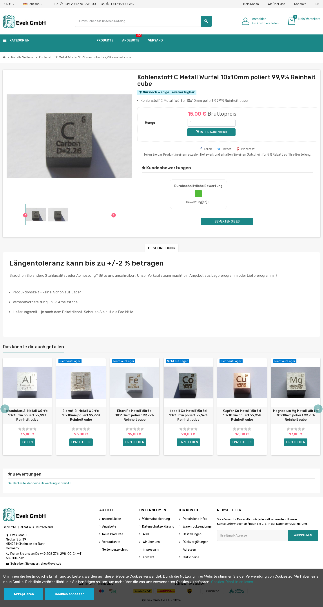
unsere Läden (111, 519)
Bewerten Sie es (227, 221)
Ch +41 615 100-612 (117, 4)
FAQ (317, 4)
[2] (23, 429)
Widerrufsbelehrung (156, 519)
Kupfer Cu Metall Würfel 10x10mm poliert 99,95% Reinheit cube (242, 415)
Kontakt (300, 4)
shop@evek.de (51, 564)
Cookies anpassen (69, 594)
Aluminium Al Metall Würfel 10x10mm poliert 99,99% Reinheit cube (27, 415)
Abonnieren (303, 535)
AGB (145, 534)
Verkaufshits (111, 542)
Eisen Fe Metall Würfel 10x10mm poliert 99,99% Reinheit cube (134, 415)
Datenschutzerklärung (158, 526)
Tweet (227, 149)
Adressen (189, 549)
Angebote (109, 526)
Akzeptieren (24, 594)
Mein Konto (251, 4)
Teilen (208, 149)
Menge (150, 123)
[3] (27, 429)
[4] (31, 429)
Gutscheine (190, 557)
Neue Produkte (112, 534)
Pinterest (248, 149)
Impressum (150, 549)
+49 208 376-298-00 (55, 554)
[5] (34, 429)
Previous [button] (4, 408)
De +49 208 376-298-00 (75, 4)
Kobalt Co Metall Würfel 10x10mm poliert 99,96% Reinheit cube (188, 415)
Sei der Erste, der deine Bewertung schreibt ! (39, 483)
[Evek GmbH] (24, 21)
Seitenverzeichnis (115, 549)
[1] (19, 429)
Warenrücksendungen (197, 526)
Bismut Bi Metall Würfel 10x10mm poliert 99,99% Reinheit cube (81, 415)
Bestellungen (191, 534)
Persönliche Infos (194, 519)
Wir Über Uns (276, 4)
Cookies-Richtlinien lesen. (232, 582)
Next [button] (318, 408)
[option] (27, 406)
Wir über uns (151, 542)
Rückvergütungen (195, 542)
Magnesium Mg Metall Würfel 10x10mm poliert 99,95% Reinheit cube (295, 415)
